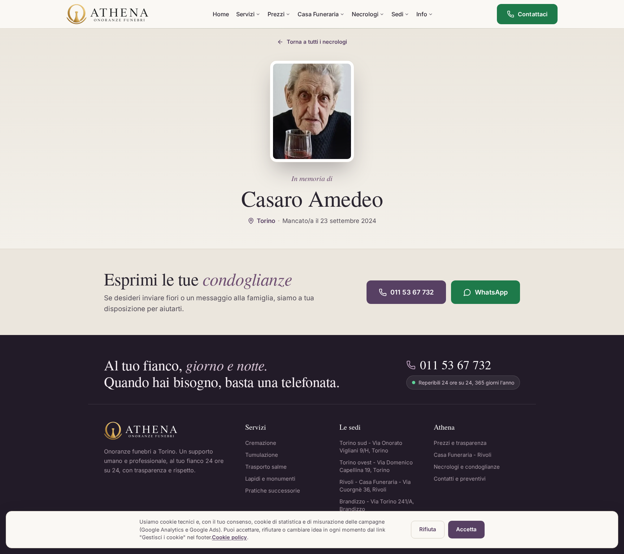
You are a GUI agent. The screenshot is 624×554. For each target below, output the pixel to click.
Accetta (466, 529)
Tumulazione (261, 454)
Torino (266, 220)
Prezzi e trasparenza (460, 442)
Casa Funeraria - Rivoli (462, 454)
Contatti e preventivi (460, 478)
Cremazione (260, 442)
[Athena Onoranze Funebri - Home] (107, 14)
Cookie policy (229, 537)
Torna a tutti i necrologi (317, 41)
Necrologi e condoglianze (467, 466)
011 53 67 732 (412, 292)
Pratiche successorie (272, 490)
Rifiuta (427, 529)
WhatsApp (491, 292)
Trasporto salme (266, 466)
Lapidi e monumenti (270, 478)
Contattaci (532, 14)
